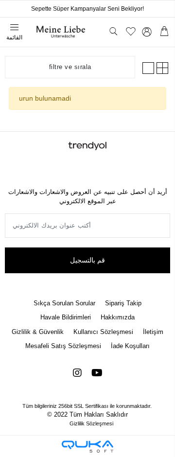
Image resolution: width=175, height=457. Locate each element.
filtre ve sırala (70, 66)
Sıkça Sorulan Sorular (64, 303)
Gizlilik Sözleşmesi (91, 423)
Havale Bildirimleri (65, 317)
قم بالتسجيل (87, 260)
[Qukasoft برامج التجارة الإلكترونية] (87, 446)
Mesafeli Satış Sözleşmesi (63, 346)
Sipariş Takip (123, 303)
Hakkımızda (118, 317)
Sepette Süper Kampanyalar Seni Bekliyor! (87, 8)
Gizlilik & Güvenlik (38, 331)
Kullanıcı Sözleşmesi (103, 331)
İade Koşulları (130, 346)
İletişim (153, 331)
